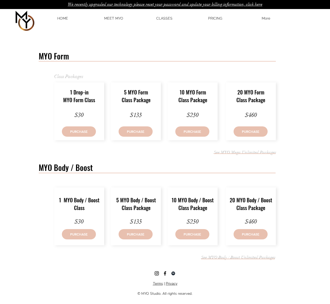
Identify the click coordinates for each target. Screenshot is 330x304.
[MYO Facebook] (165, 273)
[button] (79, 131)
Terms (158, 283)
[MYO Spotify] (173, 273)
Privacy (171, 283)
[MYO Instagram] (157, 273)
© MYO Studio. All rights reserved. (164, 293)
